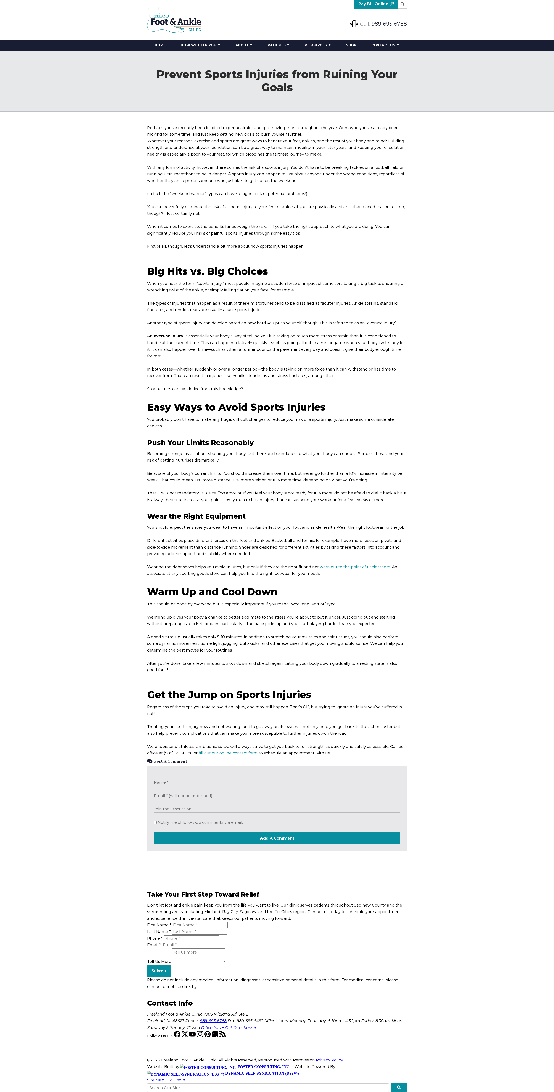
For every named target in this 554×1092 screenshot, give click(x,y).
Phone (155, 938)
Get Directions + (240, 1027)
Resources (316, 45)
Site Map (155, 1080)
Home (160, 45)
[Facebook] (178, 1036)
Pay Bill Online (373, 4)
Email (154, 944)
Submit (158, 970)
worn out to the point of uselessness (355, 567)
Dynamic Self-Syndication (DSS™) (261, 1073)
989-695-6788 (389, 24)
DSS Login (175, 1080)
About (242, 45)
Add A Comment (277, 838)
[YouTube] (193, 1036)
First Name (159, 925)
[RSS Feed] (222, 1036)
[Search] (402, 4)
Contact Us (383, 45)
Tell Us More (159, 961)
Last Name (159, 931)
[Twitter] (185, 1036)
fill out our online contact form (228, 753)
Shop (351, 45)
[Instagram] (200, 1036)
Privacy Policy (329, 1060)
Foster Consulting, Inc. (263, 1066)
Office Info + (212, 1027)
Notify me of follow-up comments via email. (200, 822)
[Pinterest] (208, 1036)
